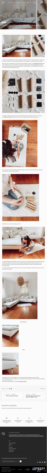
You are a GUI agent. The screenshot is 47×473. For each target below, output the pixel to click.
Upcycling (3, 22)
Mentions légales (10, 471)
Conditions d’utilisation (4, 471)
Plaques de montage (8, 117)
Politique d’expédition (4, 472)
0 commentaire (43, 388)
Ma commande (11, 451)
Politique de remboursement (5, 470)
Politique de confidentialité (12, 470)
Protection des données (12, 448)
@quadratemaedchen (39, 63)
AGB (9, 445)
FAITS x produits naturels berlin (12, 395)
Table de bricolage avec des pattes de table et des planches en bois (33, 396)
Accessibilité (11, 447)
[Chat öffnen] (44, 471)
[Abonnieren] (20, 462)
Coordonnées (8, 472)
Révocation (10, 444)
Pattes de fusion (36, 64)
